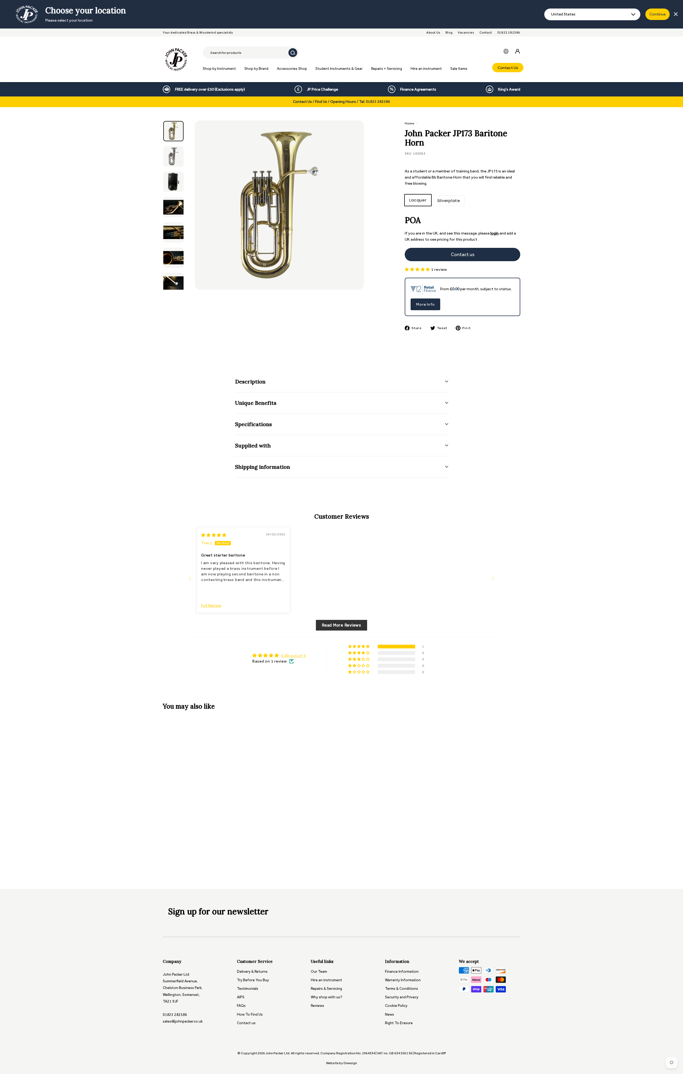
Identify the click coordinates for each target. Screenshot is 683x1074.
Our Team (319, 971)
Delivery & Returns (252, 971)
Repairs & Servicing (326, 988)
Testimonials (247, 988)
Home (409, 123)
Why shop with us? (326, 997)
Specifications (253, 424)
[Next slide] (493, 578)
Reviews (317, 1005)
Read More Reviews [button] (341, 625)
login (494, 233)
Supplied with (253, 445)
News (389, 1014)
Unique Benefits (255, 402)
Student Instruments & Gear (339, 68)
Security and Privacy (401, 997)
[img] (214, 535)
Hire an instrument (426, 68)
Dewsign (350, 1063)
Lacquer (417, 200)
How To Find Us (250, 1014)
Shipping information (262, 466)
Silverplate (448, 200)
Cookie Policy (396, 1005)
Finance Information (402, 971)
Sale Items (458, 68)
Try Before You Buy (253, 980)
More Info (425, 304)
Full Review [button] (211, 605)
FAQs (241, 1005)
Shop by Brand (256, 68)
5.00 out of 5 (293, 655)
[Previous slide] (190, 578)
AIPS (240, 997)
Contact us (246, 1023)
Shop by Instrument (219, 68)
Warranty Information (403, 980)
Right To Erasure (399, 1023)
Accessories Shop (292, 68)
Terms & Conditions (401, 988)
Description (250, 381)
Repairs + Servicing (386, 68)
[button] (418, 269)
